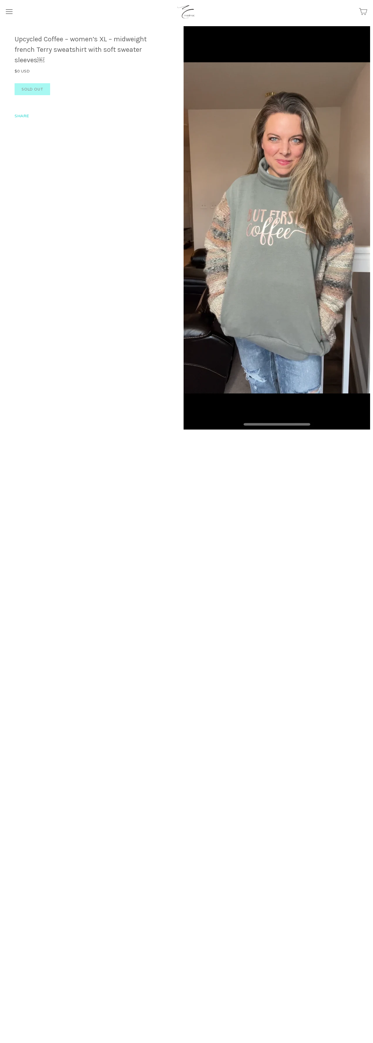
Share (22, 115)
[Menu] (9, 11)
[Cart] (363, 11)
